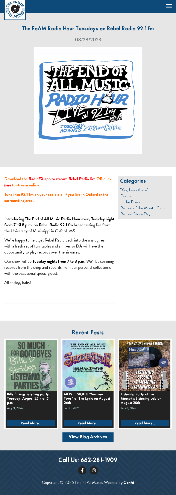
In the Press (130, 202)
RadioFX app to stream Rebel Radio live (62, 179)
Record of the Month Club (142, 208)
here (7, 185)
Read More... (31, 423)
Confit (128, 482)
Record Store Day (135, 214)
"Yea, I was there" (134, 190)
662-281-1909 (99, 460)
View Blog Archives (88, 437)
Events (126, 196)
